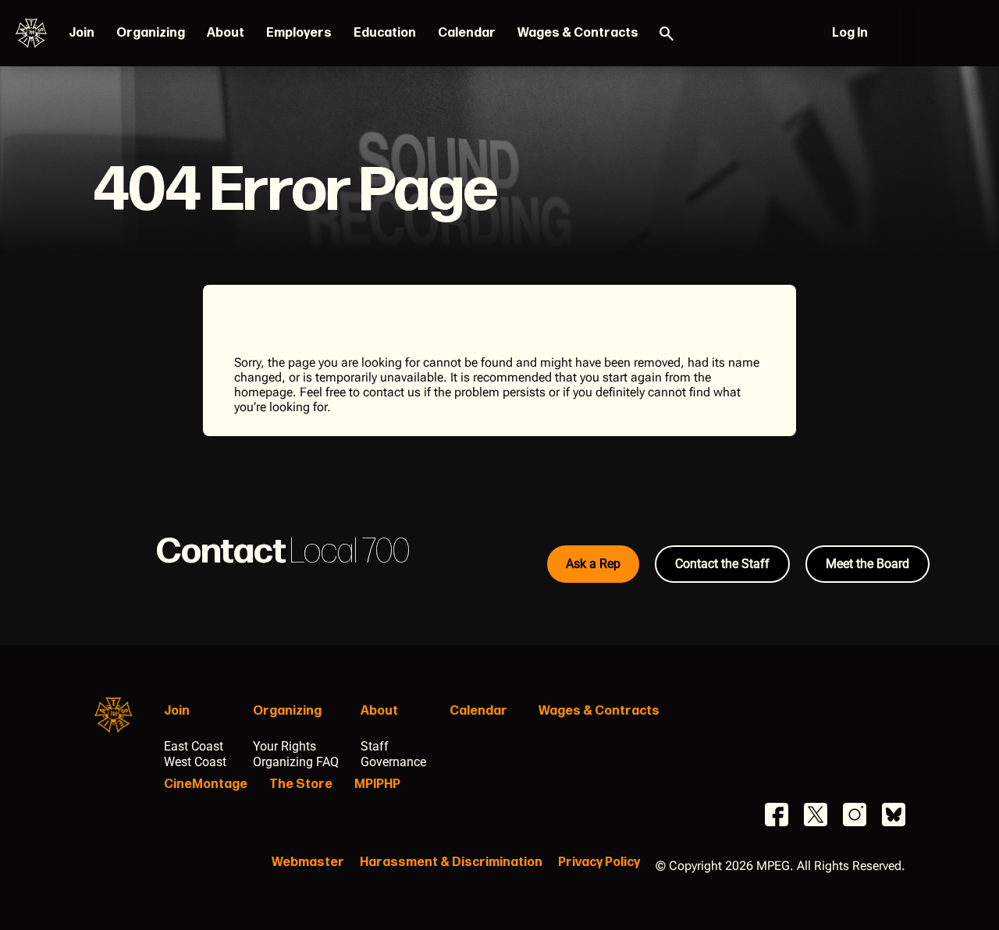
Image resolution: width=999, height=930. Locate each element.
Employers (299, 33)
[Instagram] (854, 814)
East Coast (193, 746)
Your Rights (284, 746)
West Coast (195, 761)
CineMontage (205, 784)
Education (385, 33)
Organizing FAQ (296, 761)
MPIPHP (377, 784)
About (225, 33)
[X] (815, 814)
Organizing (150, 33)
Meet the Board (867, 563)
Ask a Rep (593, 563)
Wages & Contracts (577, 33)
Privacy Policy (599, 862)
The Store (300, 784)
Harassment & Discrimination (451, 862)
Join (81, 33)
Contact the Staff (722, 563)
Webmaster (308, 862)
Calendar (467, 33)
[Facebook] (776, 814)
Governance (393, 761)
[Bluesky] (893, 814)
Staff (375, 746)
